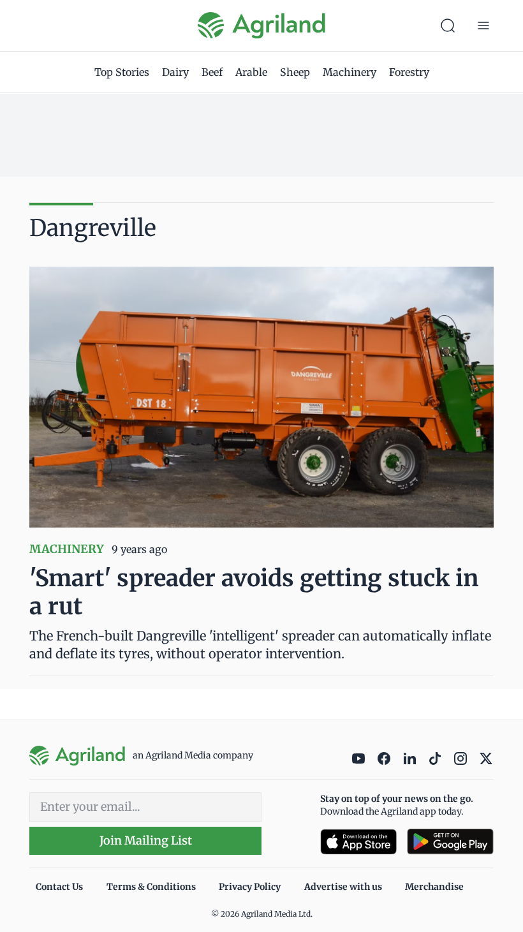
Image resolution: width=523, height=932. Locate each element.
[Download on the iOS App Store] (358, 842)
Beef (212, 72)
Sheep (295, 72)
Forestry (409, 72)
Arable (251, 72)
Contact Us (59, 886)
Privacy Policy (250, 886)
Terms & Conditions (151, 886)
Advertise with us (343, 886)
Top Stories (121, 72)
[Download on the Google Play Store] (450, 842)
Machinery (349, 72)
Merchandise (434, 886)
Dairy (175, 72)
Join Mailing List (145, 840)
